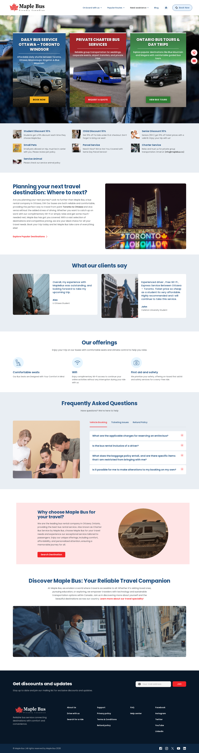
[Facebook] (160, 748)
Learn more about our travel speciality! (122, 598)
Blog (156, 7)
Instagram (160, 713)
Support (101, 707)
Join (179, 684)
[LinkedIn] (184, 748)
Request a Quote (98, 99)
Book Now (39, 99)
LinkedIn (159, 731)
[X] (172, 748)
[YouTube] (178, 748)
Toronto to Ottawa (73, 206)
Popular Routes (114, 7)
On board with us (91, 7)
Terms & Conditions (107, 719)
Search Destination (51, 554)
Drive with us (73, 713)
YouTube (159, 725)
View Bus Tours (158, 99)
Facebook (160, 707)
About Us (71, 707)
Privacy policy (104, 713)
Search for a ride (75, 719)
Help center (136, 713)
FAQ (132, 707)
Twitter (159, 719)
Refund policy (104, 725)
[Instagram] (166, 748)
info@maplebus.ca (174, 152)
